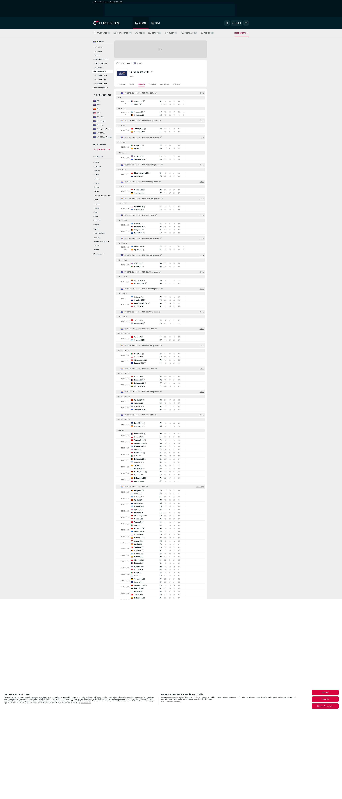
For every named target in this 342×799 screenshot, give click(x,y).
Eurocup (96, 55)
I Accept (325, 692)
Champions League (100, 59)
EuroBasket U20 (99, 71)
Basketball (124, 63)
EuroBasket (97, 47)
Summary (122, 84)
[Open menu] (246, 23)
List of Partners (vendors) (171, 702)
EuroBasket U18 (99, 79)
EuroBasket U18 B (100, 83)
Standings (164, 84)
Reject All (325, 699)
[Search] (227, 23)
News (131, 84)
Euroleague (97, 51)
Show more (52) (99, 87)
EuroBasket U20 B (100, 75)
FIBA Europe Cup (100, 63)
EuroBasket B (98, 67)
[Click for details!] (160, 103)
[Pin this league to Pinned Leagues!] (152, 72)
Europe (140, 63)
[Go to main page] (108, 23)
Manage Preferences (325, 706)
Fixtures (152, 84)
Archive (176, 84)
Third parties (86, 703)
